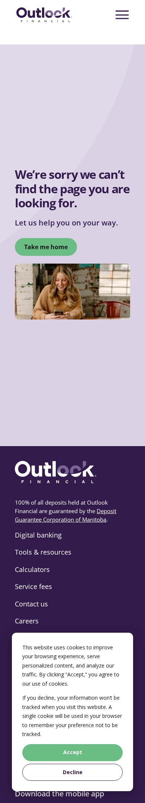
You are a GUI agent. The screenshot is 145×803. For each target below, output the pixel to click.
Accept (72, 752)
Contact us (31, 603)
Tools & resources (43, 552)
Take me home (46, 247)
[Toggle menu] (122, 15)
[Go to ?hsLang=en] (44, 14)
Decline (73, 772)
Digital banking (38, 535)
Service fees (33, 586)
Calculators (32, 569)
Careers (27, 620)
